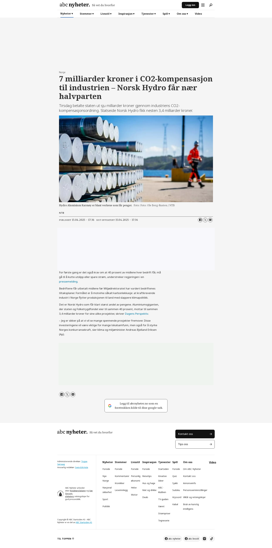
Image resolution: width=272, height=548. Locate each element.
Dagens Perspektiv (136, 313)
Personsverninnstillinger (195, 490)
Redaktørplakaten (78, 490)
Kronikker (119, 483)
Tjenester (147, 13)
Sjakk (175, 483)
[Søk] (211, 5)
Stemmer (86, 13)
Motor (134, 494)
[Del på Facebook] (200, 220)
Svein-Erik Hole (81, 467)
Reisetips (147, 476)
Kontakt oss (185, 434)
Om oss (181, 13)
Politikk (106, 506)
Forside (106, 468)
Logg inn (190, 4)
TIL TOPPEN (64, 538)
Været (161, 506)
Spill (165, 13)
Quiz (174, 476)
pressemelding (68, 281)
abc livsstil (193, 538)
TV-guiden (163, 499)
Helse (134, 487)
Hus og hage (148, 483)
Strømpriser (164, 513)
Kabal (175, 504)
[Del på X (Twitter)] (205, 220)
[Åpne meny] (203, 5)
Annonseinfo (189, 483)
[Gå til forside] (119, 5)
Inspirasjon (125, 13)
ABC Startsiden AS (84, 522)
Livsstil (105, 13)
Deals (145, 497)
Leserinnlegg (121, 490)
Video (198, 13)
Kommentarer (122, 476)
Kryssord (176, 497)
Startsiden (163, 468)
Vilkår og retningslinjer (194, 497)
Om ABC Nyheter (192, 468)
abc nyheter (174, 538)
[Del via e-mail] (210, 220)
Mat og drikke (149, 490)
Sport (105, 499)
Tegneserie (163, 520)
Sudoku (176, 490)
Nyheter (65, 13)
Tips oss (183, 444)
